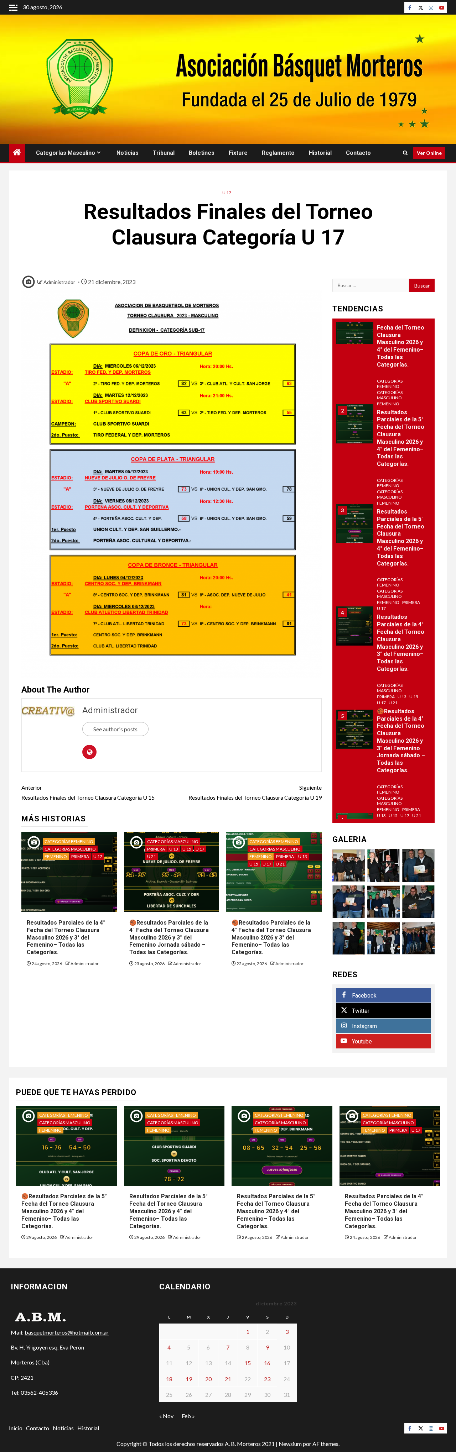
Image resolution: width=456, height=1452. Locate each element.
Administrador (59, 282)
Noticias (127, 152)
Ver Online (429, 153)
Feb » (188, 1415)
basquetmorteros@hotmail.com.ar (67, 1332)
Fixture (238, 152)
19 (189, 1378)
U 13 (173, 849)
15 (247, 1362)
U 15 (186, 849)
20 (208, 1378)
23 (267, 1378)
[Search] (405, 152)
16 (267, 1362)
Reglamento (278, 152)
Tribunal (164, 152)
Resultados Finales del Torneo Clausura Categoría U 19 (254, 792)
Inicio (15, 1428)
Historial (320, 152)
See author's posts (115, 729)
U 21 (151, 856)
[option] (383, 328)
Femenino (56, 856)
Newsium (290, 1443)
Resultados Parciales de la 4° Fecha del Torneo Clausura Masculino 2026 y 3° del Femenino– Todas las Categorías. (66, 937)
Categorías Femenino (69, 841)
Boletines (201, 152)
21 (228, 1378)
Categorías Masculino (65, 152)
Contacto (358, 152)
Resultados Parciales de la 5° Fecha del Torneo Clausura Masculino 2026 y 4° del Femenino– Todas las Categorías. (400, 537)
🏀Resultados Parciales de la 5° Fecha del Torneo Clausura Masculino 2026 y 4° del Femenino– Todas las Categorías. (400, 338)
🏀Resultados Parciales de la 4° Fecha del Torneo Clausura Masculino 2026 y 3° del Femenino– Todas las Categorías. (271, 937)
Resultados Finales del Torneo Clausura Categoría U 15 (88, 792)
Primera (80, 856)
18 (169, 1378)
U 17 (226, 192)
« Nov (166, 1415)
